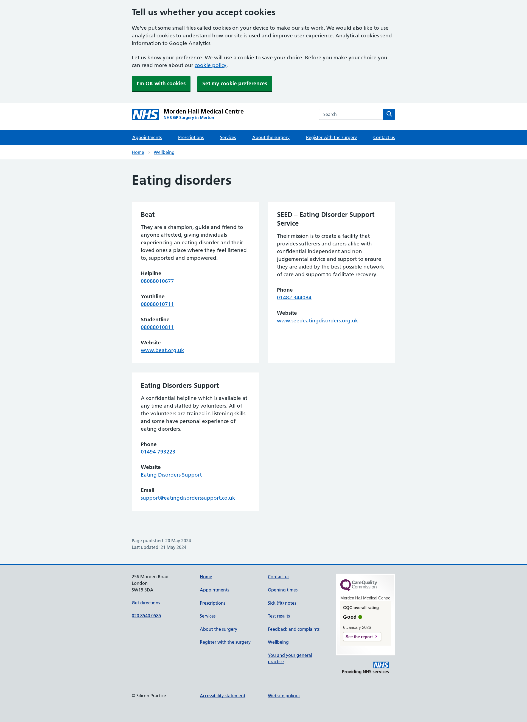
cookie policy (210, 65)
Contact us (384, 137)
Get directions (146, 602)
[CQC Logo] (358, 589)
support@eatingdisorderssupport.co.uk (188, 498)
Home (138, 152)
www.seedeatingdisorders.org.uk (317, 320)
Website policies (284, 695)
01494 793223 (158, 452)
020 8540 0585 (146, 615)
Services (228, 137)
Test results (279, 616)
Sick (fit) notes (282, 603)
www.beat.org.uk (162, 350)
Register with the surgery (331, 137)
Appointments (147, 137)
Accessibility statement (222, 695)
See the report (359, 636)
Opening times (283, 590)
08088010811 (157, 327)
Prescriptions (191, 137)
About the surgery (271, 137)
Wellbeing (164, 152)
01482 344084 (294, 297)
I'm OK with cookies (161, 83)
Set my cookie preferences (234, 83)
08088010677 (157, 281)
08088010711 (157, 304)
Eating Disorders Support (171, 475)
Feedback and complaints (293, 629)
